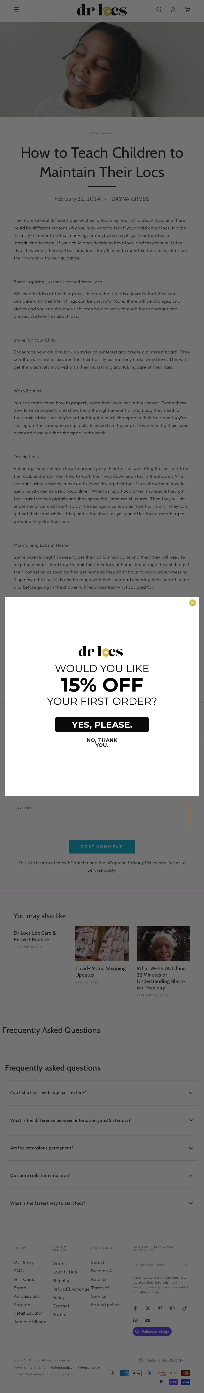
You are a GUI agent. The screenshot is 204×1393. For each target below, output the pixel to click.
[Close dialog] (192, 602)
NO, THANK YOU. (102, 742)
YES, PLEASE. (102, 724)
